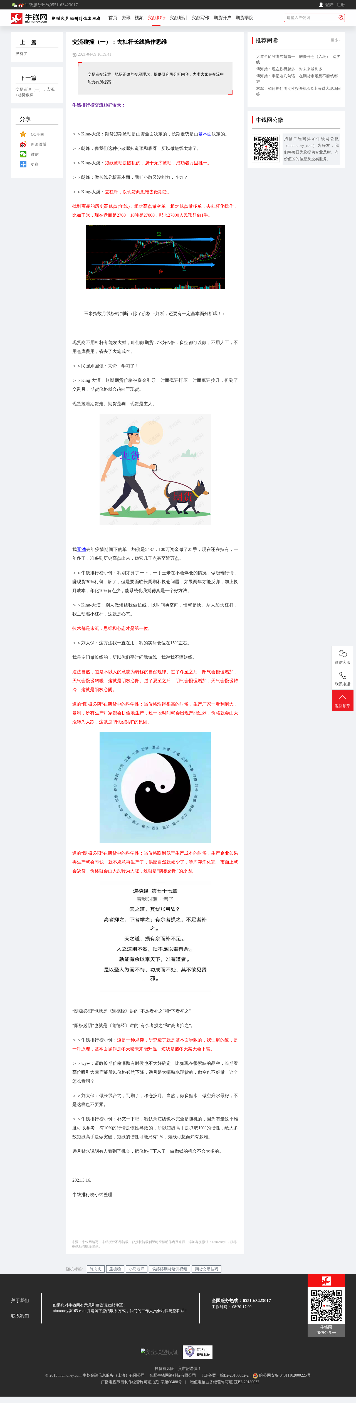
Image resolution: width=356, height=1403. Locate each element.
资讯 (126, 17)
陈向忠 (96, 1269)
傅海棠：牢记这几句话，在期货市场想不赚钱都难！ (297, 79)
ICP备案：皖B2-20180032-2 (225, 1375)
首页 (112, 17)
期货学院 (244, 17)
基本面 (205, 134)
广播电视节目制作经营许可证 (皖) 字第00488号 (143, 1382)
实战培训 (178, 17)
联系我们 (20, 1315)
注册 (341, 5)
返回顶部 (342, 706)
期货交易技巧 (206, 1269)
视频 (139, 17)
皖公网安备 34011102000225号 (284, 1375)
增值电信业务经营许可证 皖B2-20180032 (224, 1382)
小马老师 (136, 1269)
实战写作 (200, 17)
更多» (335, 40)
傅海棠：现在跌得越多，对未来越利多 (289, 69)
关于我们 (20, 1300)
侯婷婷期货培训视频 (169, 1269)
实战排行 (156, 17)
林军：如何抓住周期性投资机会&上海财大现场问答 (298, 91)
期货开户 (222, 17)
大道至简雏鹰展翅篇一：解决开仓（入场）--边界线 (298, 59)
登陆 (329, 5)
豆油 (81, 549)
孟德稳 (115, 1269)
